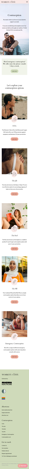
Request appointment (7, 453)
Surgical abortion (6, 412)
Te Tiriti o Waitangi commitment (9, 456)
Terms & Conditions (21, 463)
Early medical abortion (7, 410)
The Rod (4, 429)
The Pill (3, 431)
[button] (27, 1)
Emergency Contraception (8, 434)
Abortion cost (5, 415)
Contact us (4, 445)
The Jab (3, 426)
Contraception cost (6, 437)
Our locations (5, 448)
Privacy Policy (5, 465)
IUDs (3, 423)
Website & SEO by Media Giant (9, 463)
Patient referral (5, 450)
